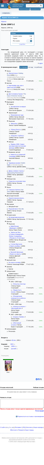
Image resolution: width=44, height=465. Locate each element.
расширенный (35, 9)
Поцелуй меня (13, 209)
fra (10, 427)
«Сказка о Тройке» (18, 317)
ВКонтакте (13, 430)
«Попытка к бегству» (19, 284)
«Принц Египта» (16, 129)
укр (13, 427)
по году (30, 67)
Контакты (29, 427)
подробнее (22, 44)
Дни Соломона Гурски (16, 94)
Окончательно (13, 73)
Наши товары (29, 430)
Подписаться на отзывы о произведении (30, 416)
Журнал (3, 21)
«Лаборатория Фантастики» (26, 441)
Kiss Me (21, 209)
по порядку (23, 67)
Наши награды (38, 427)
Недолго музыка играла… (17, 198)
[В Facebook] (39, 379)
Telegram (21, 430)
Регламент (18, 427)
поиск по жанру (24, 9)
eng (7, 427)
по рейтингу (38, 67)
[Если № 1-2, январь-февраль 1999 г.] (8, 370)
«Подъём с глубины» (17, 136)
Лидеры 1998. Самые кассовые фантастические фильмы (17, 146)
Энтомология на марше (18, 106)
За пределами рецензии (16, 217)
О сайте (2, 427)
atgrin (41, 63)
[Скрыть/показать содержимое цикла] (5, 83)
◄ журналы (6, 13)
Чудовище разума (14, 163)
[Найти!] (41, 5)
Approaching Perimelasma (15, 173)
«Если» (13, 340)
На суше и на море (15, 262)
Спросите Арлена (14, 190)
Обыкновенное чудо (17, 115)
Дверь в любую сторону (16, 171)
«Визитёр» (14, 123)
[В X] (41, 379)
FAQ (24, 427)
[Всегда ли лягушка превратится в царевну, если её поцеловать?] (27, 213)
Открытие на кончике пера (17, 181)
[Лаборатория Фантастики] (9, 6)
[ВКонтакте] (37, 379)
